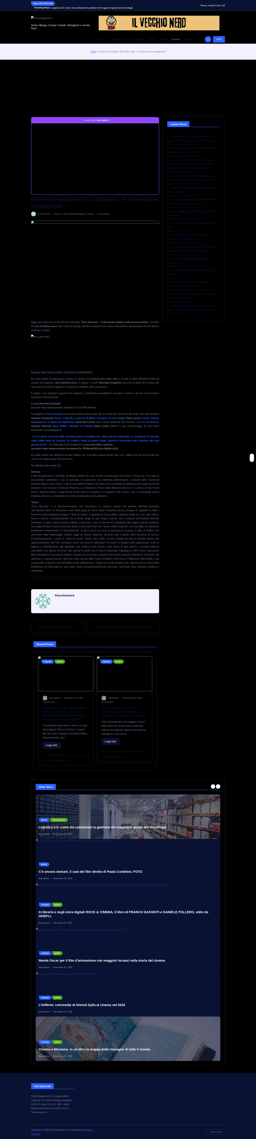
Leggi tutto (51, 745)
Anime (164, 39)
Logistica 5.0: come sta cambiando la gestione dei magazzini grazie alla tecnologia (102, 827)
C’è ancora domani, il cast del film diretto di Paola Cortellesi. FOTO (90, 871)
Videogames (137, 39)
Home (93, 51)
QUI (59, 465)
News (102, 39)
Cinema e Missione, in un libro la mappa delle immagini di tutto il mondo (94, 1049)
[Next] (218, 786)
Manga (152, 39)
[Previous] (213, 786)
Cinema (175, 39)
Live (198, 39)
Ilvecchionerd (44, 214)
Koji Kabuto (54, 698)
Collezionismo (118, 39)
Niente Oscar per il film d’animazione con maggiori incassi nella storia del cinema (102, 960)
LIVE (219, 39)
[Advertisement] (128, 88)
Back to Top (216, 1132)
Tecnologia (58, 820)
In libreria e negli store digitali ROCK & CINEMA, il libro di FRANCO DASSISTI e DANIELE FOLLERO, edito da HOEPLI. (191, 164)
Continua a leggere (54, 760)
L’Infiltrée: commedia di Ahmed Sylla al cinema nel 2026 (82, 1005)
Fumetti (188, 39)
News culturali (70, 214)
